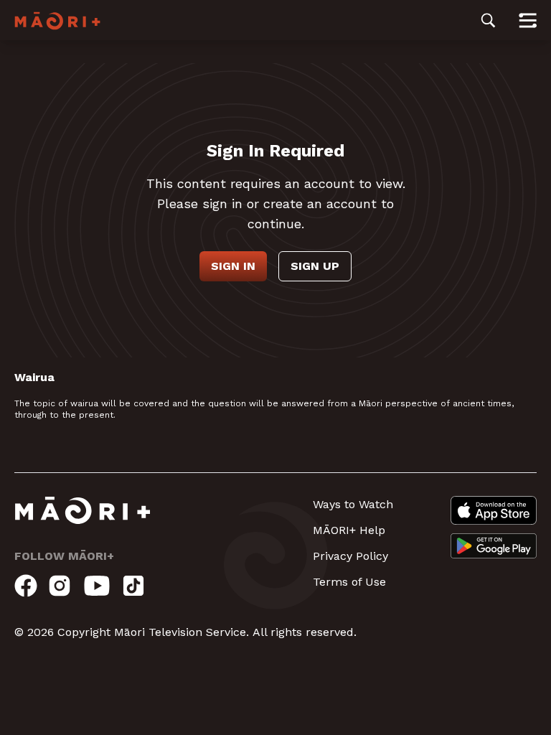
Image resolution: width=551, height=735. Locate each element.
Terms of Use (349, 582)
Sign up (315, 266)
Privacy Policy (350, 556)
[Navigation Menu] (528, 20)
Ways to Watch (353, 504)
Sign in (233, 266)
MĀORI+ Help (349, 530)
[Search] (488, 20)
